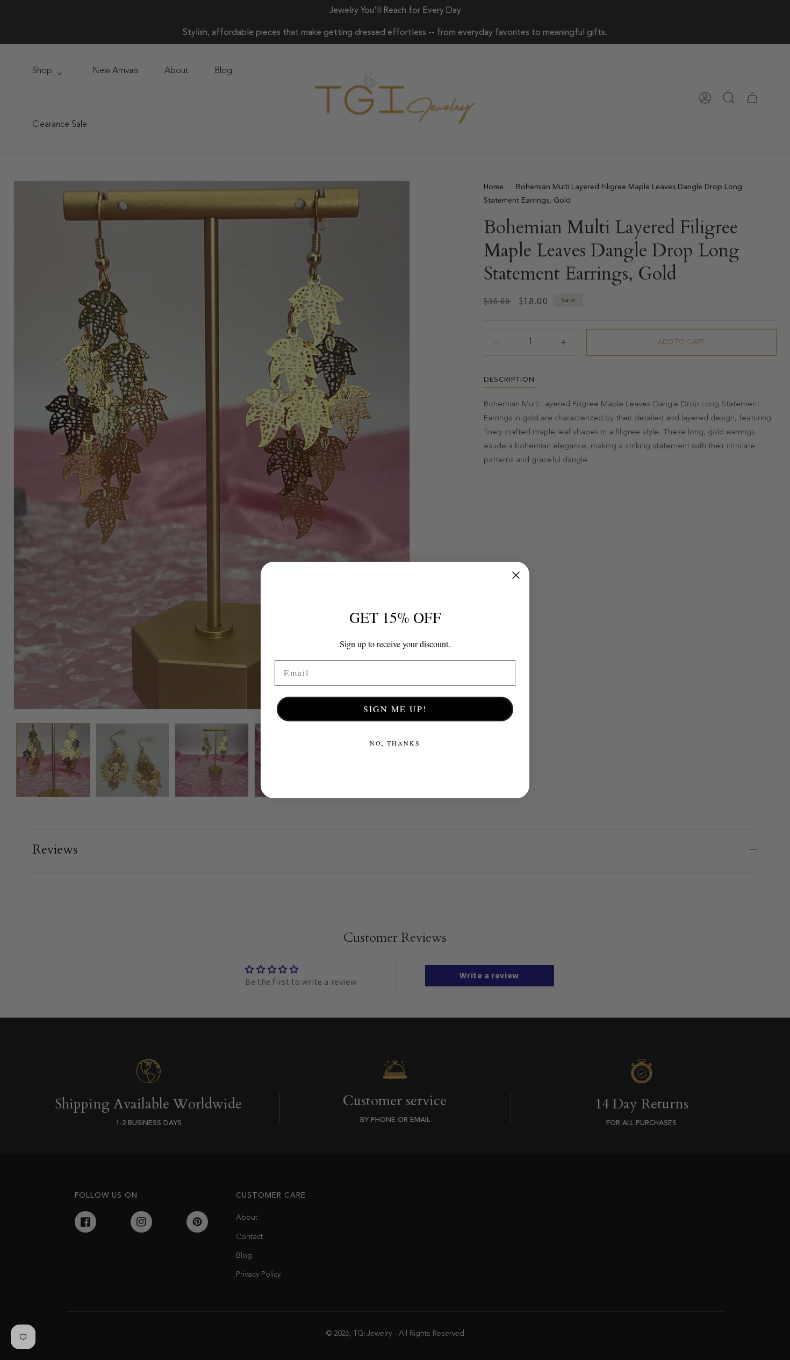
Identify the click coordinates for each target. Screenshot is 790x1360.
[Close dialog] (516, 575)
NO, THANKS (395, 743)
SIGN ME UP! (395, 708)
